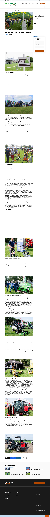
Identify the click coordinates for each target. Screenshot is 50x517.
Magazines (22, 3)
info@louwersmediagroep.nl (40, 495)
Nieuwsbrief (37, 3)
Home (6, 10)
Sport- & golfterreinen (8, 492)
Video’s (29, 3)
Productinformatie (7, 495)
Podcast (26, 3)
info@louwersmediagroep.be (41, 506)
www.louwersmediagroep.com (41, 510)
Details (44, 515)
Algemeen (6, 34)
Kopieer (24, 457)
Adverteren (33, 3)
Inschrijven (39, 50)
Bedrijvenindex (42, 3)
